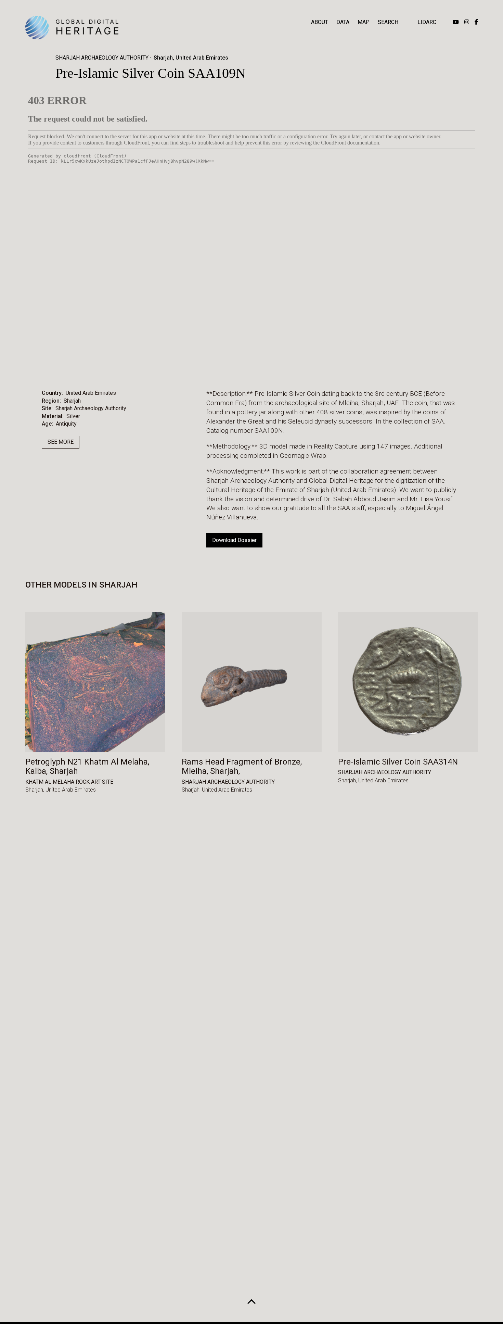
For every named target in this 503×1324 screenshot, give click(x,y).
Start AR (232, 367)
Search (388, 22)
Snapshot (311, 367)
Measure (191, 367)
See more (61, 442)
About (319, 22)
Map (364, 22)
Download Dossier (234, 540)
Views (271, 367)
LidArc (426, 22)
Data (342, 22)
